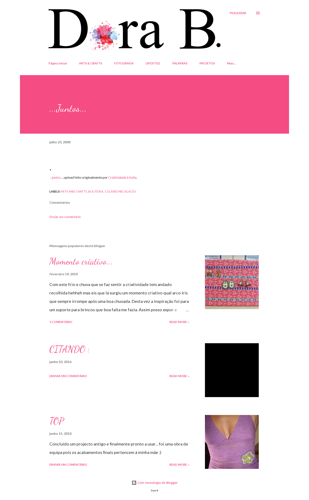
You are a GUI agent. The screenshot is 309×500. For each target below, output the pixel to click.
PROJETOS (207, 63)
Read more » (179, 322)
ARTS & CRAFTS (90, 63)
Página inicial (58, 63)
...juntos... (56, 177)
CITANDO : (69, 349)
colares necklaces (120, 191)
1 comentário (60, 322)
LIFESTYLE (153, 63)
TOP (56, 421)
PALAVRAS (179, 63)
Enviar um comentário (65, 217)
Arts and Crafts (73, 191)
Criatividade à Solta (122, 177)
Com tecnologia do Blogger (157, 483)
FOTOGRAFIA (123, 63)
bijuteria (95, 191)
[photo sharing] (50, 168)
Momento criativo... (81, 261)
